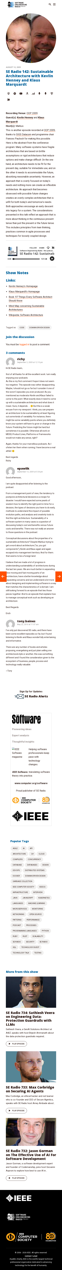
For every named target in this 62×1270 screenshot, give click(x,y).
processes (31, 925)
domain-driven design (39, 328)
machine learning (36, 903)
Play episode (18, 1044)
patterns (17, 920)
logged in (24, 344)
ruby (15, 936)
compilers (18, 859)
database (17, 865)
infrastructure (20, 892)
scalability (38, 936)
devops (16, 870)
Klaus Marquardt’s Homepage (24, 291)
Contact (28, 1256)
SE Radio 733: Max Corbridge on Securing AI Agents (30, 1089)
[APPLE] (8, 93)
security (30, 942)
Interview (38, 892)
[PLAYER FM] (39, 93)
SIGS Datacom (23, 134)
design (45, 865)
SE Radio (44, 942)
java (15, 898)
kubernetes (44, 898)
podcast (17, 925)
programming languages (25, 931)
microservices (20, 909)
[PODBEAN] (51, 93)
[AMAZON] (27, 93)
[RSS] (8, 99)
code (22, 328)
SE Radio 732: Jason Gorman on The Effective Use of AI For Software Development (31, 1155)
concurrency (34, 859)
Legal (35, 1256)
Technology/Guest (30, 947)
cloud (42, 854)
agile (15, 848)
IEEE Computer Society (23, 887)
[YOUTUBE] (21, 93)
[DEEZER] (33, 93)
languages (18, 903)
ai (24, 848)
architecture (19, 854)
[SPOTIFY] (14, 93)
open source (35, 914)
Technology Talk (21, 953)
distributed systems (34, 870)
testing (37, 953)
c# (32, 854)
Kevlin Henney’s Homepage (23, 286)
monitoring (37, 909)
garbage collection (22, 881)
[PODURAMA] (45, 93)
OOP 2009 (32, 113)
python (45, 931)
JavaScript (28, 898)
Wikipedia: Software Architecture (26, 315)
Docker (16, 876)
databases (32, 865)
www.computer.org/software (31, 783)
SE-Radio (17, 942)
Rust (25, 936)
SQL (14, 947)
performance (33, 920)
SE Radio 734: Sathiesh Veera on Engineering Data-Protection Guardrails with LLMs (30, 1018)
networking (18, 914)
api (31, 848)
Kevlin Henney (25, 117)
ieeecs (42, 887)
